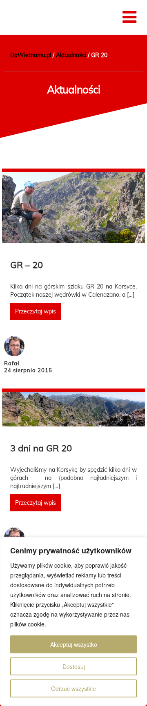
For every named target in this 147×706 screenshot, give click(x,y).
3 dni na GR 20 (41, 448)
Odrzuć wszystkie (73, 688)
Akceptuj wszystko (73, 644)
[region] (73, 621)
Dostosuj (73, 666)
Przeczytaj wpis (35, 311)
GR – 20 (26, 265)
